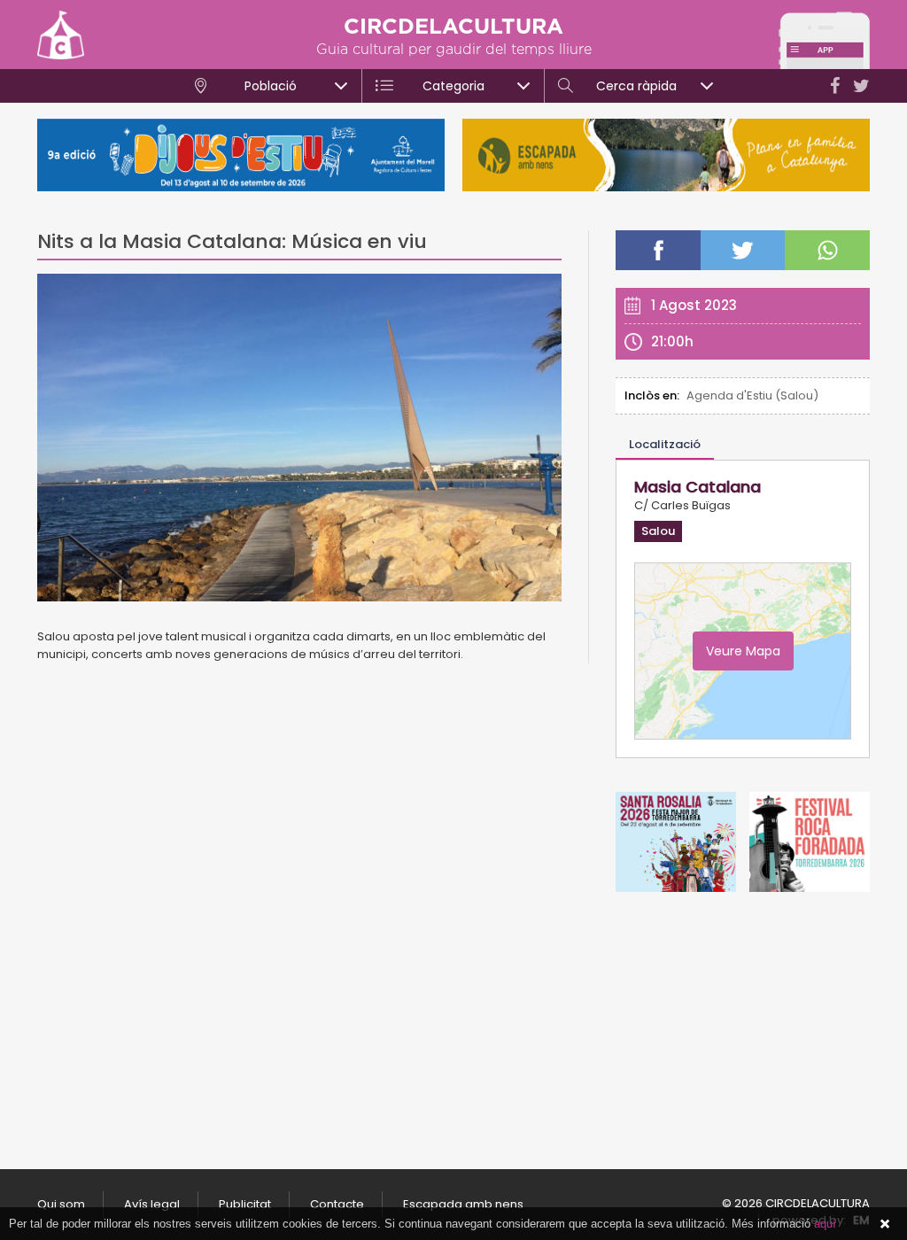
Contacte (337, 1204)
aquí (825, 1223)
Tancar (885, 1224)
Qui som (61, 1204)
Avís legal (152, 1204)
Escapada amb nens (463, 1204)
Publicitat (245, 1204)
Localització (665, 444)
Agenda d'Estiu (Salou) (752, 395)
